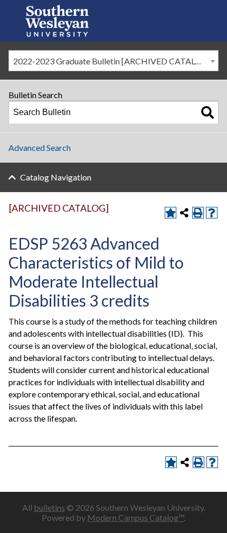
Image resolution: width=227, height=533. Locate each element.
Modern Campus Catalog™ (135, 517)
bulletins (49, 507)
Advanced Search (39, 147)
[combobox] (113, 60)
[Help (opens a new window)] (211, 212)
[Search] (207, 112)
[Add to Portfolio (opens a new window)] (170, 212)
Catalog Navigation (55, 177)
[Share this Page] (184, 212)
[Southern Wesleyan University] (57, 21)
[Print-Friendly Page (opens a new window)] (198, 212)
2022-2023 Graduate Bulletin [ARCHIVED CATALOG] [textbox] (112, 61)
